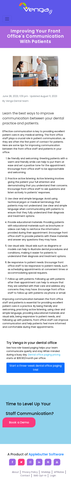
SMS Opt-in (40, 475)
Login (53, 475)
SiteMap (46, 472)
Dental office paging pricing (44, 354)
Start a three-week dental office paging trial (36, 368)
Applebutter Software (46, 454)
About (15, 472)
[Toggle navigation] (7, 19)
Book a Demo (19, 422)
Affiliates (59, 472)
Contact (25, 475)
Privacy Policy (30, 472)
